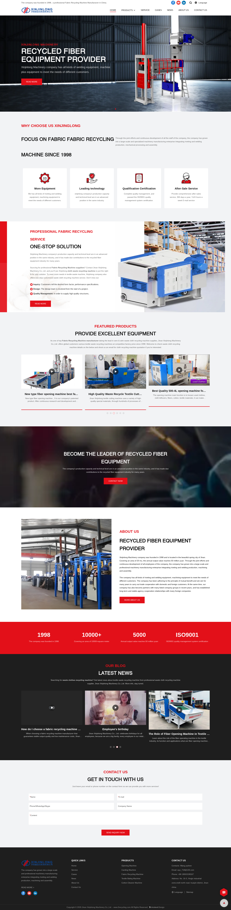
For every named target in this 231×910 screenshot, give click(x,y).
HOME (113, 10)
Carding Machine (129, 870)
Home (73, 866)
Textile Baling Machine (131, 878)
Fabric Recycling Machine (132, 874)
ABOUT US (183, 10)
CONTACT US (200, 10)
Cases (74, 874)
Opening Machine (129, 866)
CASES (158, 10)
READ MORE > (27, 887)
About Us (75, 883)
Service (74, 870)
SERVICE (145, 10)
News (73, 878)
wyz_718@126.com (185, 870)
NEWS (170, 10)
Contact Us (76, 887)
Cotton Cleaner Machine (132, 883)
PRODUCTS (127, 10)
